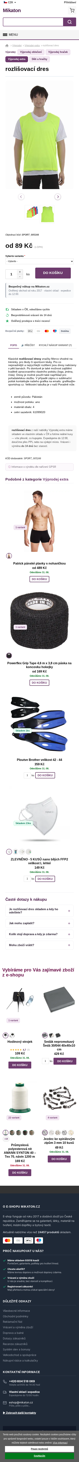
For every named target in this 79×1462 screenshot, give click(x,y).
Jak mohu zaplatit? (21, 923)
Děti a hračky (39, 59)
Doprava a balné (13, 1332)
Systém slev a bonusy (16, 1349)
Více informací (60, 1442)
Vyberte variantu (15, 256)
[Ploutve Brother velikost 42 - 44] (39, 724)
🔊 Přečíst (28, 345)
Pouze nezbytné (39, 1449)
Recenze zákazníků (15, 1344)
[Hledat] (69, 21)
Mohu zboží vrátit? (21, 945)
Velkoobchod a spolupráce (19, 1355)
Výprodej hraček (58, 52)
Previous (21, 197)
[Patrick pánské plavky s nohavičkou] (39, 521)
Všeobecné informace (16, 1310)
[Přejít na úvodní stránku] (7, 45)
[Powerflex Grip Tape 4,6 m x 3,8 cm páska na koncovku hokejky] (39, 621)
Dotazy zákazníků (14, 1338)
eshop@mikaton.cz (21, 1402)
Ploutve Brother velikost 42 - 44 (39, 759)
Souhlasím (39, 1456)
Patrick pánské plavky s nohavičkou (39, 563)
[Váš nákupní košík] (72, 10)
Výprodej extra (16, 59)
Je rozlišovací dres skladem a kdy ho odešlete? (33, 910)
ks (27, 274)
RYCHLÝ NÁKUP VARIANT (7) (55, 345)
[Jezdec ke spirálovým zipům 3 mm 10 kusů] (59, 1105)
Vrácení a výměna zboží (18, 1327)
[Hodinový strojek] (20, 1007)
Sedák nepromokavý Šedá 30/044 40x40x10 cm (59, 1045)
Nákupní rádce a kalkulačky (20, 1360)
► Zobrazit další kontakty (19, 1412)
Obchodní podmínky (15, 1316)
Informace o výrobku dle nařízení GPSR (34, 467)
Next (58, 197)
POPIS (13, 345)
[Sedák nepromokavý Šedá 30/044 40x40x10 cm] (59, 1007)
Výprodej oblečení (31, 52)
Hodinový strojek (19, 1041)
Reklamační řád (12, 1321)
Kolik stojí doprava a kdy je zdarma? (33, 934)
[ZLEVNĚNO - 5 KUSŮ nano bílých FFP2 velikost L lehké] (39, 817)
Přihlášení (70, 2)
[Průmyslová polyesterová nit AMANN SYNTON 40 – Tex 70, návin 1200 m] (20, 1105)
